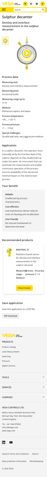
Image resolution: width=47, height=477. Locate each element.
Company (7, 397)
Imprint (35, 454)
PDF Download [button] (10, 316)
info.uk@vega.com (10, 427)
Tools (5, 377)
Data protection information (14, 461)
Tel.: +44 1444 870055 (11, 424)
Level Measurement (10, 351)
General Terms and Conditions (15, 454)
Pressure (6, 361)
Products (7, 341)
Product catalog (9, 347)
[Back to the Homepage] (12, 335)
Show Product (24, 288)
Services (6, 387)
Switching (6, 356)
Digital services (8, 365)
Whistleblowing (36, 461)
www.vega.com (8, 430)
